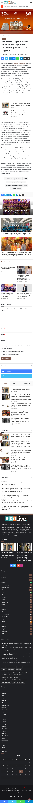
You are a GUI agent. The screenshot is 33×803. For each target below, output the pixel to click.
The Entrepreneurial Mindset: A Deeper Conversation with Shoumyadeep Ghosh (19, 112)
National (4, 597)
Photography (5, 585)
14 (20, 768)
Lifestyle (4, 577)
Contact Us (28, 790)
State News (5, 602)
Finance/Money (6, 616)
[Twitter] (6, 58)
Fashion (4, 609)
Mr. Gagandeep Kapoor (7, 674)
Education (4, 589)
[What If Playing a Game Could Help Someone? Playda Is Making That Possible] (6, 406)
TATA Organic (17, 188)
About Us (4, 790)
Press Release (5, 614)
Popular (15, 383)
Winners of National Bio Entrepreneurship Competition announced (8, 269)
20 (16, 771)
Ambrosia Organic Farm (19, 63)
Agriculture (4, 624)
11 (7, 768)
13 (16, 768)
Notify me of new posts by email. (11, 354)
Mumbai (16, 677)
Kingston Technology (22, 672)
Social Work (5, 607)
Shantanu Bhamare (6, 682)
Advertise (10, 790)
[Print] (28, 58)
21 (20, 771)
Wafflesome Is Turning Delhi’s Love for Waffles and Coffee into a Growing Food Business (21, 412)
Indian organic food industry (16, 182)
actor (3, 666)
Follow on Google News (16, 792)
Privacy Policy (17, 790)
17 (3, 771)
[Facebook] (2, 58)
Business (9, 35)
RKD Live (5, 54)
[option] (16, 206)
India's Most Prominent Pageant (9, 672)
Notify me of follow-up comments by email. (13, 351)
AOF (25, 178)
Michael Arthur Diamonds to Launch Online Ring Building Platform (24, 295)
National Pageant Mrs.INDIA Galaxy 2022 (11, 679)
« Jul (2, 781)
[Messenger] (14, 58)
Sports (3, 604)
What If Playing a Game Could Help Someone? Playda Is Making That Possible (21, 405)
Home (4, 35)
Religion (4, 626)
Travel (3, 582)
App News (4, 629)
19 (12, 771)
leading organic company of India (17, 185)
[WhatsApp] (17, 58)
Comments (27, 383)
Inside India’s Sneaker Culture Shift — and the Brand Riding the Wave (7, 554)
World (3, 621)
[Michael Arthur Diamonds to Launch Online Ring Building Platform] (24, 288)
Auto (3, 619)
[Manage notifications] (29, 799)
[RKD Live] (10, 2)
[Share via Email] (25, 58)
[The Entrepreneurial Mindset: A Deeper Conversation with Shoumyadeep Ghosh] (5, 113)
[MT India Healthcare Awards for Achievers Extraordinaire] (8, 288)
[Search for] (31, 3)
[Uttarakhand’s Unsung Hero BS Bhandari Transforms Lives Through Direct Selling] (24, 270)
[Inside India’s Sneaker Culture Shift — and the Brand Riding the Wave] (5, 105)
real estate (24, 679)
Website (3, 340)
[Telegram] (21, 58)
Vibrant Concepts (20, 682)
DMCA (22, 790)
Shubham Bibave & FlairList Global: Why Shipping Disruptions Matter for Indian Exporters (15, 210)
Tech (3, 592)
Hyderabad (18, 669)
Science (4, 599)
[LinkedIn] (10, 58)
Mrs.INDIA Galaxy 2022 (7, 677)
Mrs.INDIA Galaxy (17, 674)
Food (3, 611)
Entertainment (5, 587)
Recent (5, 383)
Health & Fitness (6, 580)
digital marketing (27, 666)
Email (3, 334)
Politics (4, 633)
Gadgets (4, 594)
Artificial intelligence (10, 666)
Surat (13, 682)
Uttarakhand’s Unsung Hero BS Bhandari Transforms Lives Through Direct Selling (23, 277)
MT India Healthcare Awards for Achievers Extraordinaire (7, 295)
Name (3, 328)
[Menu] (2, 3)
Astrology (4, 631)
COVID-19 (19, 666)
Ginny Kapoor (11, 669)
